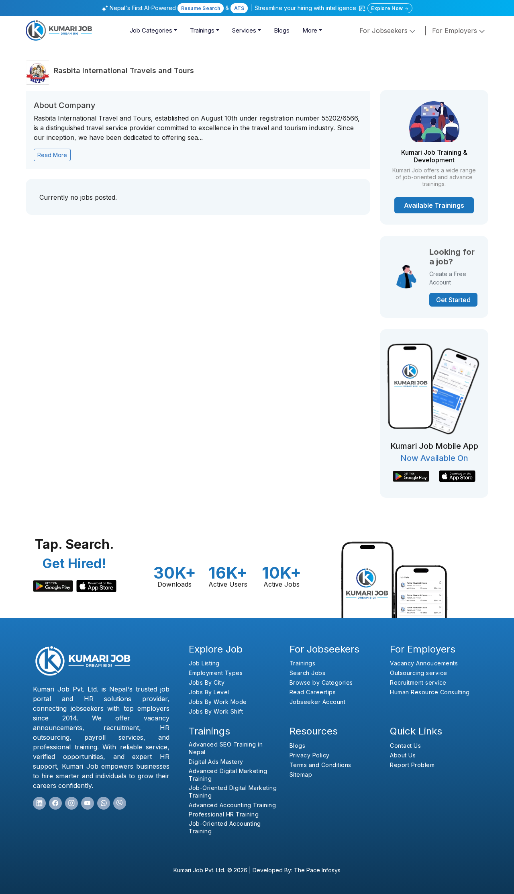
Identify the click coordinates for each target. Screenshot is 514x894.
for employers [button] (455, 31)
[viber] (119, 803)
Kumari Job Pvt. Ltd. (199, 870)
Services (244, 30)
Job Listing (204, 663)
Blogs (282, 30)
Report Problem (412, 764)
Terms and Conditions (320, 764)
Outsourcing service (418, 672)
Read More (52, 154)
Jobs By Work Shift (216, 711)
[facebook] (55, 803)
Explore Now (387, 8)
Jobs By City (206, 682)
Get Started (453, 300)
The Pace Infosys (317, 870)
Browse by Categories (321, 682)
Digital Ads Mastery (216, 761)
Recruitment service (418, 682)
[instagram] (71, 803)
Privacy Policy (310, 755)
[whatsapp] (103, 803)
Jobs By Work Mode (218, 701)
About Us (403, 755)
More (309, 30)
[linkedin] (39, 803)
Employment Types (216, 672)
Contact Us (405, 745)
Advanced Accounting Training (232, 805)
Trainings (202, 30)
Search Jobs (308, 672)
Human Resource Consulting (430, 692)
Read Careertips (313, 692)
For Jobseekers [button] (384, 31)
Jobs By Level (209, 692)
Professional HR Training (224, 814)
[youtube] (87, 803)
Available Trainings (434, 205)
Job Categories (151, 30)
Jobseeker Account (318, 701)
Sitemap (301, 774)
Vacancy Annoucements (424, 663)
